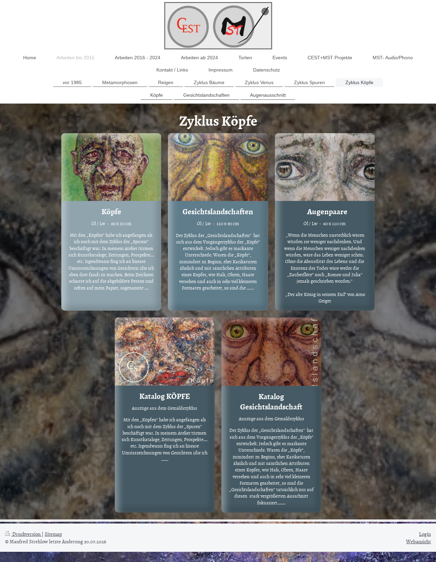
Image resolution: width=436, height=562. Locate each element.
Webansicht (418, 541)
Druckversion (26, 534)
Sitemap (53, 534)
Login (425, 534)
